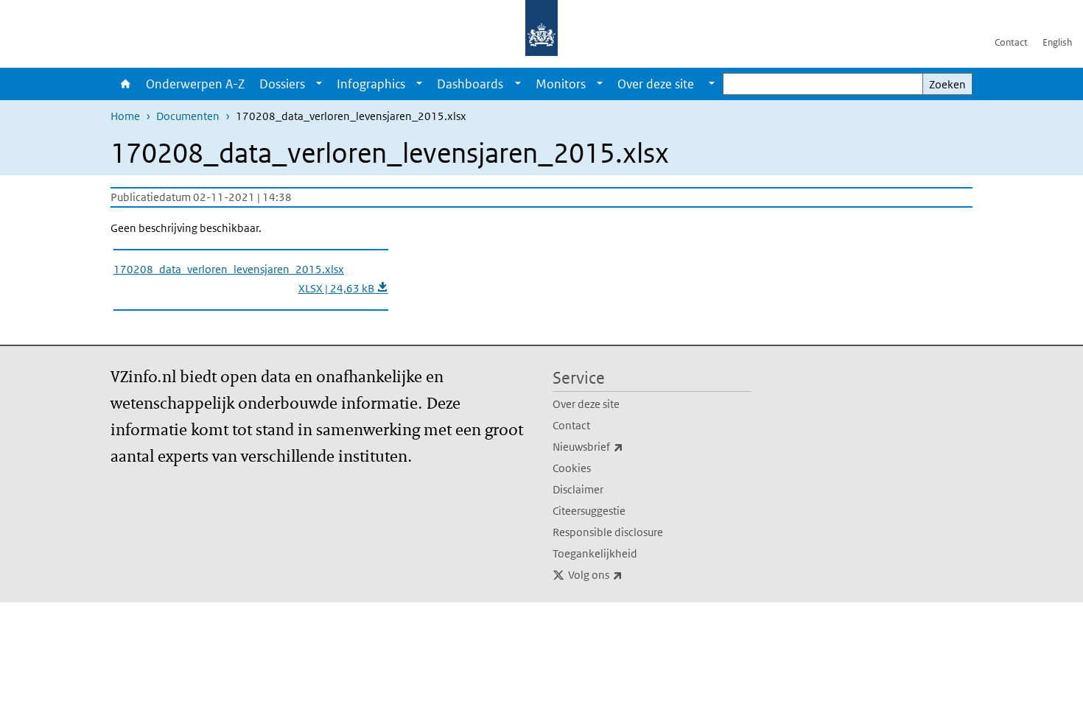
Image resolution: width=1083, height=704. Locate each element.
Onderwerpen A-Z (195, 84)
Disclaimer (578, 489)
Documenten (188, 116)
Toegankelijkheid (595, 553)
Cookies (572, 468)
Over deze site (586, 404)
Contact (1011, 42)
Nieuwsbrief (620, 446)
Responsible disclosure (608, 532)
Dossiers (282, 84)
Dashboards (470, 84)
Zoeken (947, 84)
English (1057, 42)
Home (125, 84)
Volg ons (627, 574)
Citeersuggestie (589, 511)
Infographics (371, 84)
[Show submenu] (319, 84)
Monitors (561, 84)
